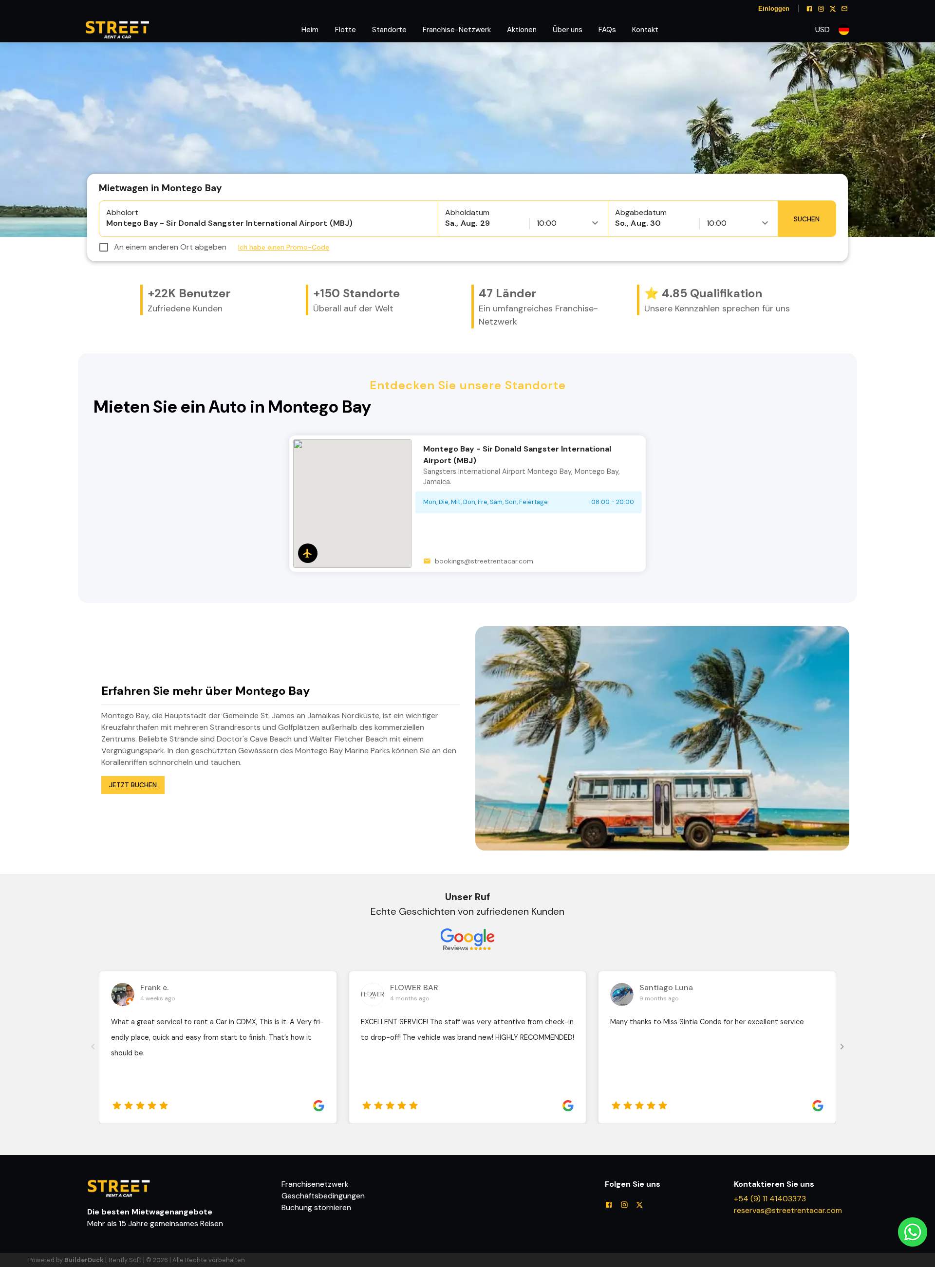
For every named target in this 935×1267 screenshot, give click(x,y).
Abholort (122, 212)
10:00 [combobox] (547, 223)
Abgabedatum (641, 212)
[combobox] (822, 29)
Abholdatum (467, 212)
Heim (309, 30)
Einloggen (773, 8)
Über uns (567, 30)
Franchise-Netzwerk (457, 30)
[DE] (844, 30)
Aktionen (522, 30)
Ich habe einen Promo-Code (283, 247)
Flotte (345, 30)
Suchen (807, 219)
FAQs (607, 30)
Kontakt (645, 30)
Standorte (389, 30)
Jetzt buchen (133, 784)
